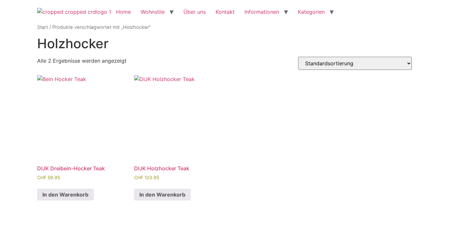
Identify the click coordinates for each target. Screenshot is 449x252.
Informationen (262, 12)
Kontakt (225, 12)
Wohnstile (153, 12)
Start (42, 27)
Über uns (194, 12)
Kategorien (311, 12)
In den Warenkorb (65, 194)
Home (123, 12)
